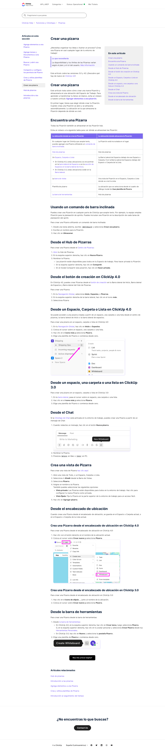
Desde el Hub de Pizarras (118, 68)
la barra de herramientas (69, 622)
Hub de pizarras (58, 152)
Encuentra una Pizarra (117, 61)
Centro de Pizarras (86, 247)
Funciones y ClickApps (45, 23)
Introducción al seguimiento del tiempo (67, 696)
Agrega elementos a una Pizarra (64, 686)
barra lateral (63, 397)
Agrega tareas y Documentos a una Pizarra (31, 54)
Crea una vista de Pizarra (118, 93)
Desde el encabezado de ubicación (122, 96)
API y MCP (44, 4)
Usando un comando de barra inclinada (123, 65)
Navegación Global (66, 294)
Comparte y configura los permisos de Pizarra (33, 71)
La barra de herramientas (62, 194)
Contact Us (82, 728)
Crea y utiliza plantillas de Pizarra (65, 691)
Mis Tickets (93, 4)
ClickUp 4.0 (70, 76)
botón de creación (99, 282)
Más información (87, 65)
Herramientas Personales (66, 630)
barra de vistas (60, 178)
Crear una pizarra (115, 58)
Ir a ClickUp (57, 745)
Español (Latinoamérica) (76, 745)
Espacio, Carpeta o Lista (64, 157)
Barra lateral (60, 172)
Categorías (57, 4)
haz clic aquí (82, 470)
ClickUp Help (27, 23)
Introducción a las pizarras (62, 681)
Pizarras (61, 23)
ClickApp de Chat (62, 418)
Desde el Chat (114, 89)
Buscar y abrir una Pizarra (31, 63)
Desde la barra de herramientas (120, 100)
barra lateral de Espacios (69, 164)
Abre (55, 252)
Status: (75, 4)
